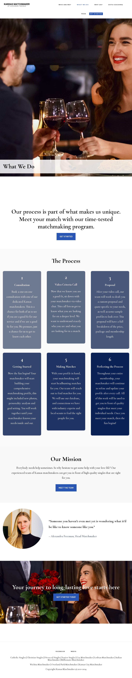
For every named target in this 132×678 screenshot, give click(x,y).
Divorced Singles (52, 657)
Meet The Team (66, 488)
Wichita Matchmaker (40, 664)
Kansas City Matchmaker (90, 664)
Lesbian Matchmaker (104, 657)
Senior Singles (68, 657)
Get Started (66, 237)
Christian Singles (35, 657)
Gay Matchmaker (85, 657)
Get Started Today (66, 597)
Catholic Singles (18, 657)
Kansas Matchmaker (17, 4)
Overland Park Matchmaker (64, 664)
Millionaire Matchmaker (72, 659)
